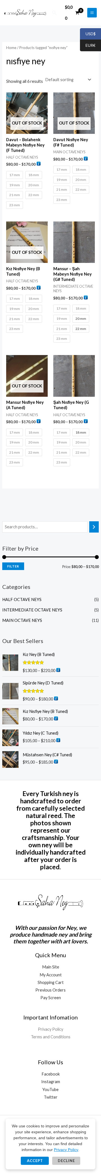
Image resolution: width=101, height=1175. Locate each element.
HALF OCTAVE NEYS (22, 599)
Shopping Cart (51, 982)
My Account (51, 974)
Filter (13, 566)
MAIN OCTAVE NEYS (22, 620)
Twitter (51, 1097)
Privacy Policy (50, 1029)
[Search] (94, 527)
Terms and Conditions (50, 1036)
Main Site (50, 967)
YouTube (50, 1089)
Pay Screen (50, 997)
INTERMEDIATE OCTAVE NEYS (32, 610)
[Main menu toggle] (92, 12)
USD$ (88, 34)
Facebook (51, 1074)
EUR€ (87, 45)
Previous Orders (50, 990)
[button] (54, 12)
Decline (66, 1160)
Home (11, 47)
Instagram (50, 1081)
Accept (35, 1160)
